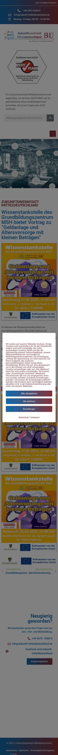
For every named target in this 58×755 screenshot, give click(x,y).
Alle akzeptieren (29, 393)
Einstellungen (29, 409)
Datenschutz (24, 417)
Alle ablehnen (29, 401)
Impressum (35, 417)
